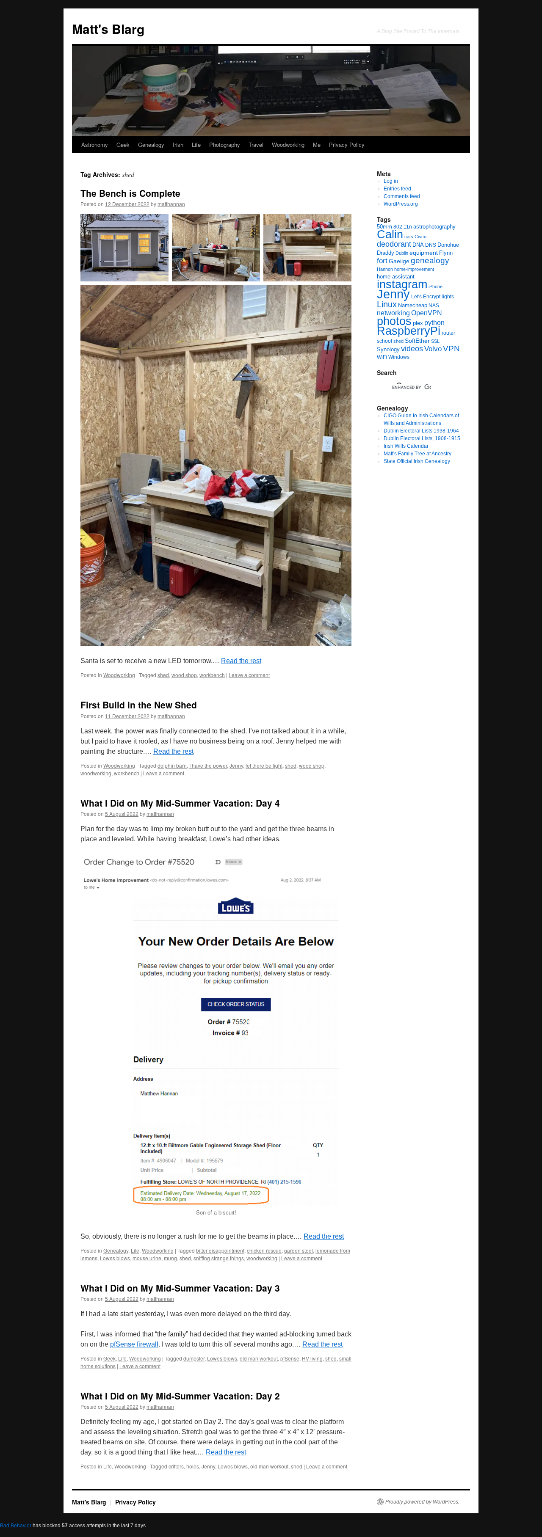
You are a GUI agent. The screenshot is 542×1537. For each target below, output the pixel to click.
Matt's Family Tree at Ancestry (417, 454)
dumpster (194, 1358)
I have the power (208, 765)
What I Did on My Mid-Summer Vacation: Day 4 (180, 802)
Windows (398, 357)
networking (393, 313)
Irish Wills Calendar (406, 446)
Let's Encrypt (425, 297)
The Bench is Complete (130, 193)
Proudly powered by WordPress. (422, 1502)
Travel (256, 144)
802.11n (402, 227)
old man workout (259, 1358)
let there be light (264, 765)
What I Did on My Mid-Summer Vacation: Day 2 (180, 1395)
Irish (178, 144)
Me (317, 144)
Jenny (236, 765)
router (448, 333)
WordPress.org (401, 204)
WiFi (382, 357)
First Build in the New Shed (138, 704)
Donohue (448, 245)
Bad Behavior (15, 1526)
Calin (390, 234)
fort (382, 261)
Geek (123, 144)
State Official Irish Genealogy (417, 461)
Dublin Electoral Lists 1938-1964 (421, 431)
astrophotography (434, 226)
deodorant (394, 244)
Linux (387, 304)
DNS (430, 245)
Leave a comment (249, 674)
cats (408, 236)
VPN (451, 348)
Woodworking (288, 144)
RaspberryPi (408, 331)
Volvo (433, 349)
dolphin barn (172, 765)
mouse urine (147, 1258)
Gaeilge (399, 261)
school (384, 341)
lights (448, 297)
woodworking (95, 773)
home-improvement (414, 269)
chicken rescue (264, 1250)
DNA (418, 245)
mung (170, 1258)
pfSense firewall (134, 1344)
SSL (435, 341)
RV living (312, 1358)
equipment (423, 252)
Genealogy (151, 144)
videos (412, 348)
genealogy (430, 260)
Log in (391, 181)
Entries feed (397, 189)
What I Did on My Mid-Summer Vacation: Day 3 (180, 1287)
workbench (212, 674)
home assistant (396, 276)
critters (176, 1466)
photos (394, 321)
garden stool (298, 1250)
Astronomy (94, 144)
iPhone (435, 286)
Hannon (385, 269)
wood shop (184, 674)
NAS (434, 306)
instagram (402, 284)
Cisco (420, 236)
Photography (224, 144)
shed (163, 674)
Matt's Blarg (108, 28)
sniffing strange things (219, 1258)
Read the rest (241, 660)
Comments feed (402, 196)
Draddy (385, 253)
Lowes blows (115, 1258)
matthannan (171, 203)
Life (196, 144)
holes (192, 1466)
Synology (388, 349)
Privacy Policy (347, 144)
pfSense (289, 1358)
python (434, 322)
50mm (384, 226)
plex (418, 323)
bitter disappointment (220, 1250)
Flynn (446, 253)
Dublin (401, 253)
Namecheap (412, 305)
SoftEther (417, 340)
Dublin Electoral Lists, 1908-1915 (422, 438)
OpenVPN (426, 313)
